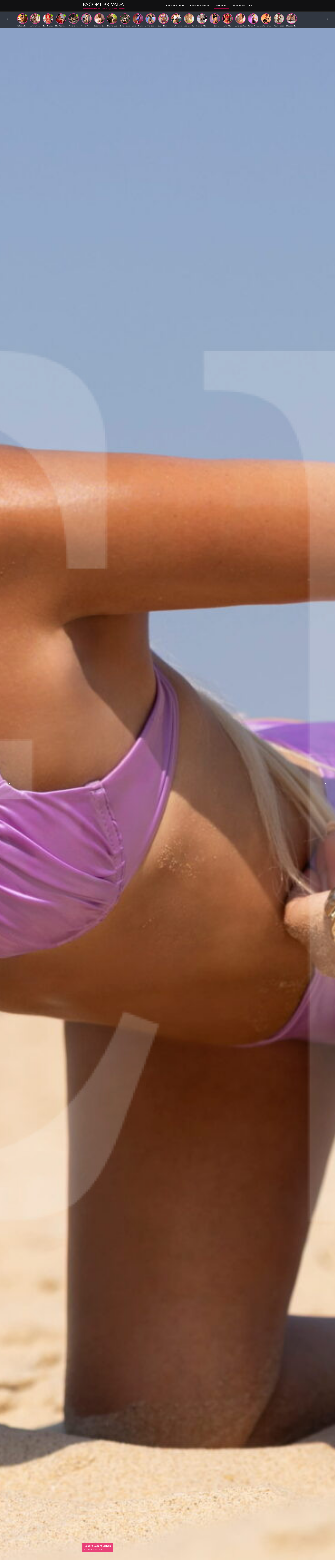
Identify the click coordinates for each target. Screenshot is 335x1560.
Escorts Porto (200, 6)
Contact (221, 6)
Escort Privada (103, 4)
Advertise (239, 6)
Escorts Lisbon (176, 6)
